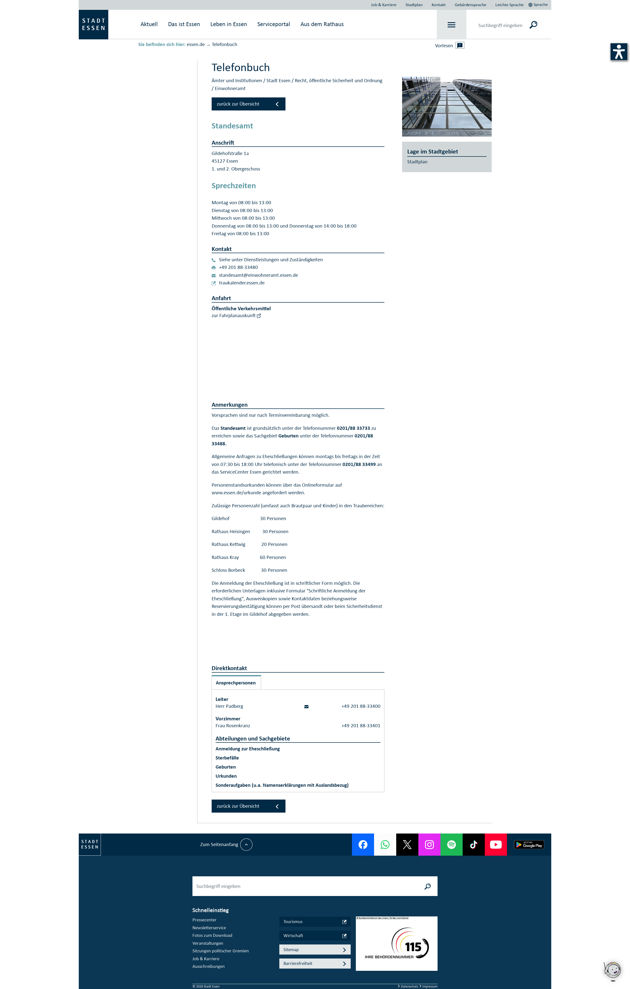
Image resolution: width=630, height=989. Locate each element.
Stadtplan (414, 4)
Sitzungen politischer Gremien (220, 951)
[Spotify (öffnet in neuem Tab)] (452, 845)
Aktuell (149, 24)
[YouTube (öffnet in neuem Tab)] (496, 845)
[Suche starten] (428, 886)
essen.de (196, 44)
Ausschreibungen (208, 966)
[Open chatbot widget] (613, 983)
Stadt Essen (279, 80)
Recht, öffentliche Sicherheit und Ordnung (338, 80)
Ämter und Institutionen (237, 80)
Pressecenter (204, 920)
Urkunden (226, 776)
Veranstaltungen (207, 943)
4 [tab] (359, 963)
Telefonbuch (224, 44)
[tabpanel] (397, 946)
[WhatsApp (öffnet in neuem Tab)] (385, 845)
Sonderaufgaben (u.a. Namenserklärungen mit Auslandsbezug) (282, 785)
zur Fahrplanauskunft (234, 315)
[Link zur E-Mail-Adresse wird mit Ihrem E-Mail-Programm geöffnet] (306, 706)
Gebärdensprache (470, 4)
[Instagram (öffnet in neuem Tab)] (429, 845)
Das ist (184, 24)
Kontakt (439, 4)
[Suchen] (533, 24)
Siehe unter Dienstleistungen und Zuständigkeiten (271, 259)
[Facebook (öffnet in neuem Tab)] (363, 845)
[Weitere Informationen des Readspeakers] (460, 45)
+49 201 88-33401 (361, 725)
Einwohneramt (230, 88)
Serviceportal (273, 24)
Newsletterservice (209, 927)
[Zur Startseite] (93, 24)
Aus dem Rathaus (322, 24)
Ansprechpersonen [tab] (236, 683)
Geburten (226, 767)
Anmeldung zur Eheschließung (248, 748)
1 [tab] (359, 939)
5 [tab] (359, 971)
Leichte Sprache (509, 4)
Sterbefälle (227, 758)
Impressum (430, 986)
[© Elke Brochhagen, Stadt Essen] (447, 107)
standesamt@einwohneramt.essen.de (258, 275)
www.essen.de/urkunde (236, 492)
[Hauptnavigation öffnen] (452, 24)
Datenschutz (409, 986)
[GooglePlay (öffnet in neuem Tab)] (529, 845)
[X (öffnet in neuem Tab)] (407, 845)
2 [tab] (359, 947)
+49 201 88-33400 (361, 706)
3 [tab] (359, 955)
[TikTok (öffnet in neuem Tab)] (474, 845)
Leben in (228, 24)
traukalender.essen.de (242, 282)
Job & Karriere (383, 4)
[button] (538, 4)
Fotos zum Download (212, 935)
